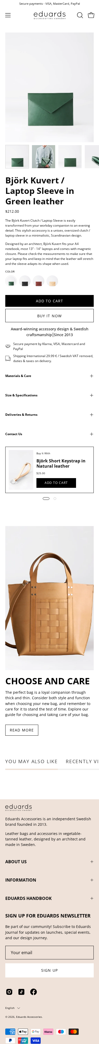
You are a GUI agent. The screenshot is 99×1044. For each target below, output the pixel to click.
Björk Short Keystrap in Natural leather (61, 463)
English (10, 1008)
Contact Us (13, 434)
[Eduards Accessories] (49, 15)
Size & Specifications (21, 395)
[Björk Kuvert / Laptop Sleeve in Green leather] (17, 156)
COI (23, 1021)
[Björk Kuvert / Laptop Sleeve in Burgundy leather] (38, 281)
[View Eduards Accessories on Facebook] (33, 992)
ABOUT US (16, 862)
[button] (79, 15)
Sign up (49, 970)
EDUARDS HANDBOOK (28, 898)
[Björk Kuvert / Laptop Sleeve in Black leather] (25, 281)
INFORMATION (20, 880)
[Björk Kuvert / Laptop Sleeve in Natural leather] (52, 281)
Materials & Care (18, 376)
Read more (22, 730)
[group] (49, 3)
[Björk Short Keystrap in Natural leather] (21, 470)
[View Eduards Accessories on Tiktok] (21, 992)
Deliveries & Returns (21, 414)
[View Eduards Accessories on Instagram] (9, 992)
